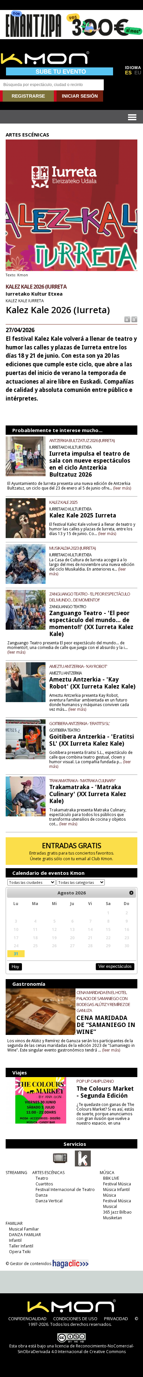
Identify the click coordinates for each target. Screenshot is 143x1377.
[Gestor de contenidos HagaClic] (70, 1264)
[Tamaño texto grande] (133, 319)
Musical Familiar (24, 1229)
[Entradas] (83, 1165)
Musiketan (112, 1218)
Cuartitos (44, 1184)
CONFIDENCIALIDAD (27, 1319)
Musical (110, 1206)
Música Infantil (116, 1189)
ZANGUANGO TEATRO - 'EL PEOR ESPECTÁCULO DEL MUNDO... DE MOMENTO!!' (89, 597)
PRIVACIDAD (116, 1319)
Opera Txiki (20, 1251)
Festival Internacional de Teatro (65, 1189)
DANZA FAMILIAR (25, 1235)
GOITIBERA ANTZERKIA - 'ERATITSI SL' (79, 723)
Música (109, 1195)
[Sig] (131, 893)
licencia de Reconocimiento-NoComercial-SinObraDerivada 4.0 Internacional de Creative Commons (76, 1348)
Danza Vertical (49, 1201)
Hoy (15, 966)
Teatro (42, 1178)
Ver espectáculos (115, 966)
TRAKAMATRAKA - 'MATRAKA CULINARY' (82, 780)
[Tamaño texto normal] (126, 319)
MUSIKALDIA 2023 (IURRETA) (72, 548)
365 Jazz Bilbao (117, 1212)
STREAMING (16, 1172)
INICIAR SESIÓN (80, 96)
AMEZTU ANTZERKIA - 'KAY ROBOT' (78, 666)
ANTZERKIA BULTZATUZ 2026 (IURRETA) (81, 440)
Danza (42, 1195)
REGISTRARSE (28, 96)
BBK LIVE (111, 1178)
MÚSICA (107, 1172)
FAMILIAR (14, 1223)
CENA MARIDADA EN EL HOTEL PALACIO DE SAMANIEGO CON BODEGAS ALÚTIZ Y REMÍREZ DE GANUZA (103, 1001)
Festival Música (117, 1184)
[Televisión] (60, 1165)
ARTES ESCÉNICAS (48, 1172)
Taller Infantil (21, 1246)
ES (128, 72)
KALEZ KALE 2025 (63, 502)
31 (16, 953)
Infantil (15, 1240)
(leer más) (122, 488)
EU (137, 72)
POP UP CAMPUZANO (95, 1081)
